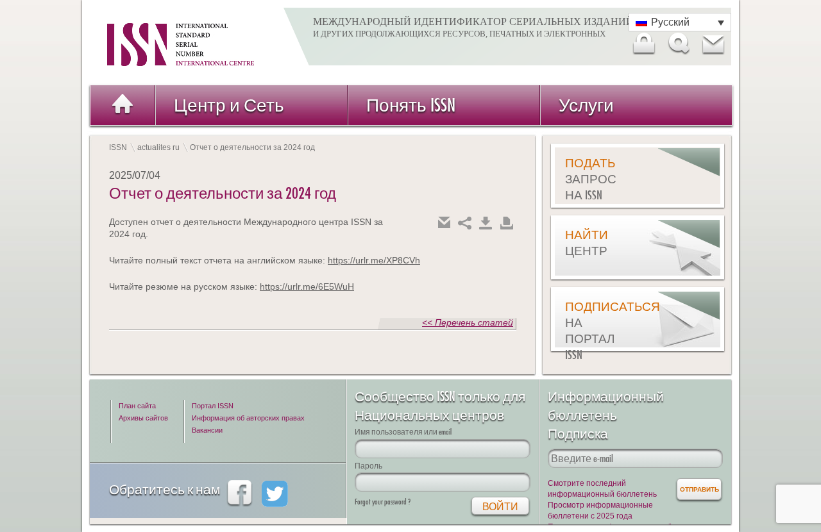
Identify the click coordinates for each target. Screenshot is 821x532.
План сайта (137, 406)
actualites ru (158, 147)
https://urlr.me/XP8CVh (374, 260)
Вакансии (207, 430)
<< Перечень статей (467, 322)
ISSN (118, 147)
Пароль (368, 465)
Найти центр (586, 242)
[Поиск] (678, 43)
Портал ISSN (212, 406)
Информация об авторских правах (248, 418)
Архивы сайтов (143, 418)
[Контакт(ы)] (712, 43)
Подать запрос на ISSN (590, 179)
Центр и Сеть (229, 105)
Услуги (586, 105)
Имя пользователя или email (403, 431)
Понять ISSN (410, 105)
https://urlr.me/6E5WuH (307, 286)
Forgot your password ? (382, 501)
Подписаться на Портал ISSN (597, 330)
